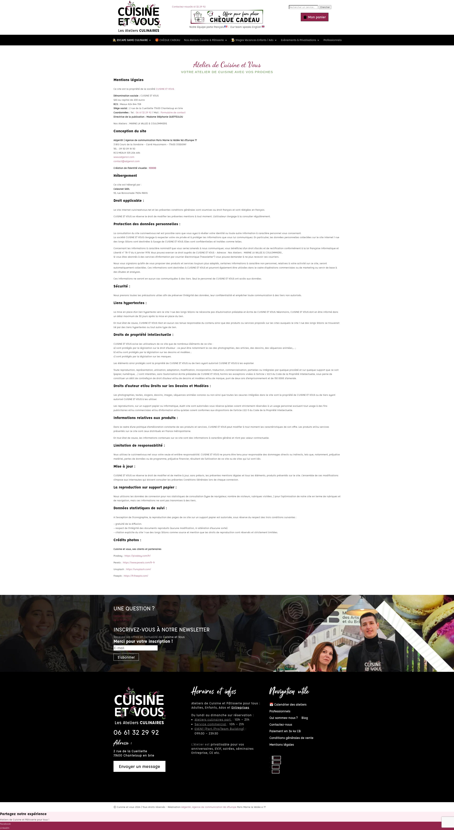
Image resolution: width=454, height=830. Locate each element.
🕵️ (130, 40)
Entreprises (240, 707)
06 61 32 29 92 (198, 6)
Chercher (325, 7)
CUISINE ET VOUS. (165, 88)
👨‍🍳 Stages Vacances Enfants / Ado (252, 40)
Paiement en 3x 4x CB (285, 731)
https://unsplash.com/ (138, 569)
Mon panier (317, 17)
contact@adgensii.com (127, 161)
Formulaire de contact (173, 112)
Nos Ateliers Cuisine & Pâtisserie (204, 40)
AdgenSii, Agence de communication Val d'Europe (208, 806)
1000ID (152, 167)
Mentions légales (281, 744)
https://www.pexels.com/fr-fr (139, 562)
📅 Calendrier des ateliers (287, 704)
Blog (304, 718)
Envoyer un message (139, 766)
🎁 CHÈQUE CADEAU (167, 40)
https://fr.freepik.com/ (136, 575)
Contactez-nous (181, 6)
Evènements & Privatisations (298, 40)
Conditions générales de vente (291, 738)
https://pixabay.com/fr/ (137, 555)
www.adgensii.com (124, 156)
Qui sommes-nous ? (283, 718)
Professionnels (332, 40)
